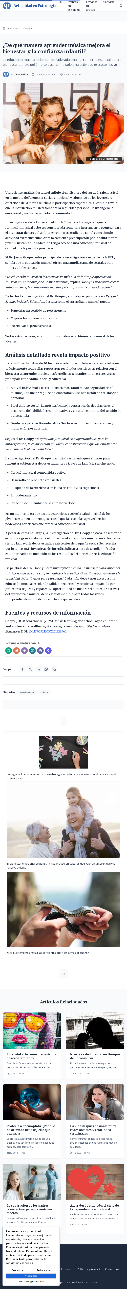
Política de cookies (62, 1269)
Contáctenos (112, 1269)
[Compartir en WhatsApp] (46, 669)
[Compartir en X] (30, 669)
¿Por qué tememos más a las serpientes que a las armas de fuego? (48, 953)
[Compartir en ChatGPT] (8, 650)
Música (44, 692)
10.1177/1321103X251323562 (47, 631)
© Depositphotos (109, 158)
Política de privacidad (88, 1269)
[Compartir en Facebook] (22, 669)
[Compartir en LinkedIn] (38, 669)
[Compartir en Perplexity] (32, 650)
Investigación (27, 692)
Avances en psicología (20, 28)
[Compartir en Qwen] (48, 650)
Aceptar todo (31, 1276)
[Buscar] (121, 5)
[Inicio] (4, 28)
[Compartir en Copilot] (40, 650)
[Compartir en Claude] (16, 650)
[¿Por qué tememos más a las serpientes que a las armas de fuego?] (63, 909)
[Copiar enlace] (54, 669)
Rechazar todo (43, 1270)
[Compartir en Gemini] (24, 650)
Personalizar (17, 1270)
